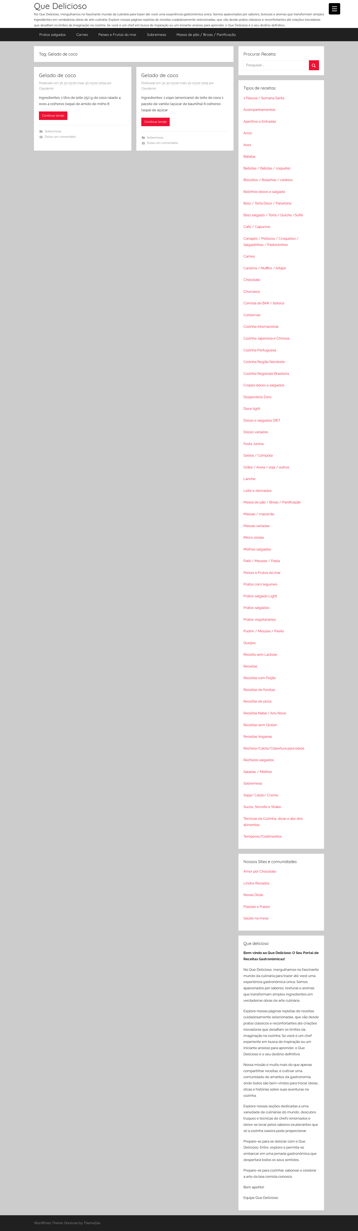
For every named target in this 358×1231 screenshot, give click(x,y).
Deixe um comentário (60, 137)
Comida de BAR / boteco (263, 303)
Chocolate (251, 280)
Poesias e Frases (256, 907)
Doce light (251, 408)
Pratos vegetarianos (259, 619)
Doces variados (255, 432)
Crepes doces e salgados (263, 385)
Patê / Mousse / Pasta (261, 561)
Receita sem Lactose (260, 654)
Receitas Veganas (257, 736)
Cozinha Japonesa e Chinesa (266, 338)
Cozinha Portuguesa (259, 350)
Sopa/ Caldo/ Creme (260, 795)
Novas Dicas (253, 895)
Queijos (249, 643)
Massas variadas (256, 526)
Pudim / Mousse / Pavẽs (263, 631)
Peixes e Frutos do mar (117, 34)
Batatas (249, 156)
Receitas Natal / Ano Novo (264, 713)
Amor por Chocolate (259, 871)
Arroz (247, 133)
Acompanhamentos (259, 110)
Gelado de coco (57, 75)
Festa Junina (253, 444)
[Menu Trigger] (334, 9)
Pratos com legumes (260, 584)
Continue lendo (53, 115)
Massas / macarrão (258, 514)
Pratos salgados (52, 34)
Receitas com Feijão (259, 678)
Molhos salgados (257, 549)
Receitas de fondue (259, 690)
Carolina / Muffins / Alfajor (264, 268)
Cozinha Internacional (260, 326)
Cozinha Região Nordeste (264, 362)
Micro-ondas (253, 537)
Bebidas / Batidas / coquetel (266, 168)
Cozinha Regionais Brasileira (266, 373)
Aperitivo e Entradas (259, 121)
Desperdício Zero (257, 397)
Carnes (82, 34)
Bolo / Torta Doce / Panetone (267, 203)
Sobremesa (156, 34)
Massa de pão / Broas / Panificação (206, 34)
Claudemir (46, 88)
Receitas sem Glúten (260, 725)
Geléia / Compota (258, 455)
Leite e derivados (257, 491)
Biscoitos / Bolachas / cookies (268, 180)
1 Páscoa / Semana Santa (263, 98)
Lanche (249, 479)
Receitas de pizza (257, 701)
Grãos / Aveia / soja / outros (266, 467)
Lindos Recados (256, 883)
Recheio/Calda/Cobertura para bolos (273, 748)
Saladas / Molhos (257, 772)
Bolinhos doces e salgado (264, 192)
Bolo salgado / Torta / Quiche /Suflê (273, 215)
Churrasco (251, 291)
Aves (247, 145)
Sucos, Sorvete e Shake (262, 807)
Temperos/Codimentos (262, 836)
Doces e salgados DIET (261, 420)
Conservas (251, 315)
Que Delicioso (60, 6)
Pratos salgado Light (260, 596)
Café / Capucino (256, 227)
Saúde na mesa (255, 918)
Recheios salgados (258, 760)
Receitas (250, 666)
